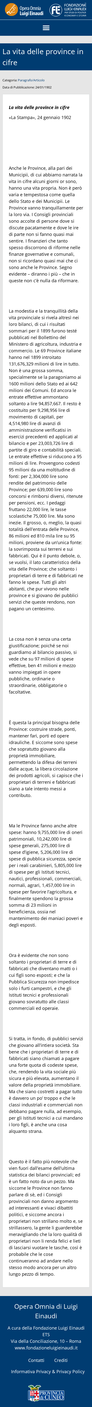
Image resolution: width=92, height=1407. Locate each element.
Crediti (61, 1360)
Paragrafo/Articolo (31, 80)
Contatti (36, 1360)
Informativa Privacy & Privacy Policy (48, 1371)
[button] (46, 27)
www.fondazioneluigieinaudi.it (46, 1348)
